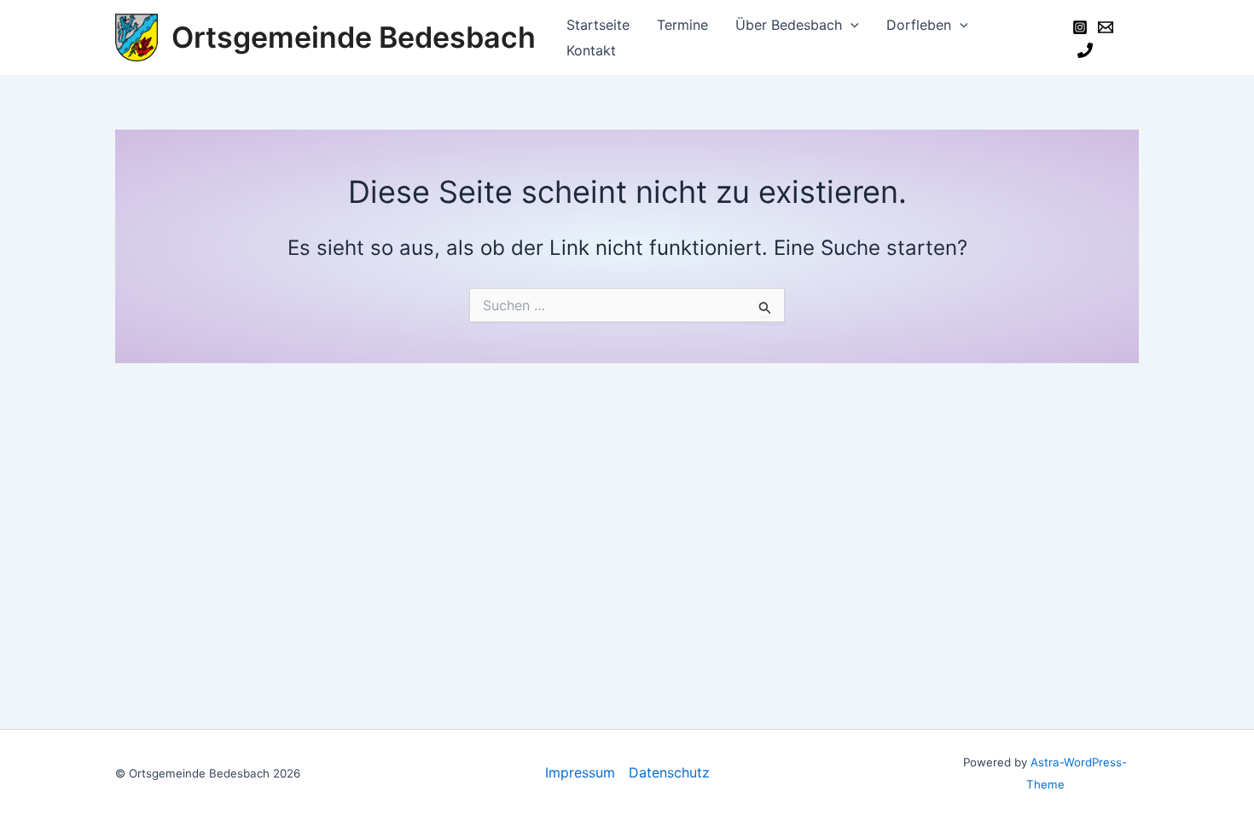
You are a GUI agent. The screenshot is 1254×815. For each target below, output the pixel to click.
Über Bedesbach (788, 24)
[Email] (1105, 27)
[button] (850, 25)
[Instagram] (1080, 27)
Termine (682, 24)
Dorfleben (918, 24)
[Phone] (1085, 50)
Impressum (580, 772)
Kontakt (591, 50)
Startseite (598, 24)
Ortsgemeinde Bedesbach (353, 37)
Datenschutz (669, 772)
